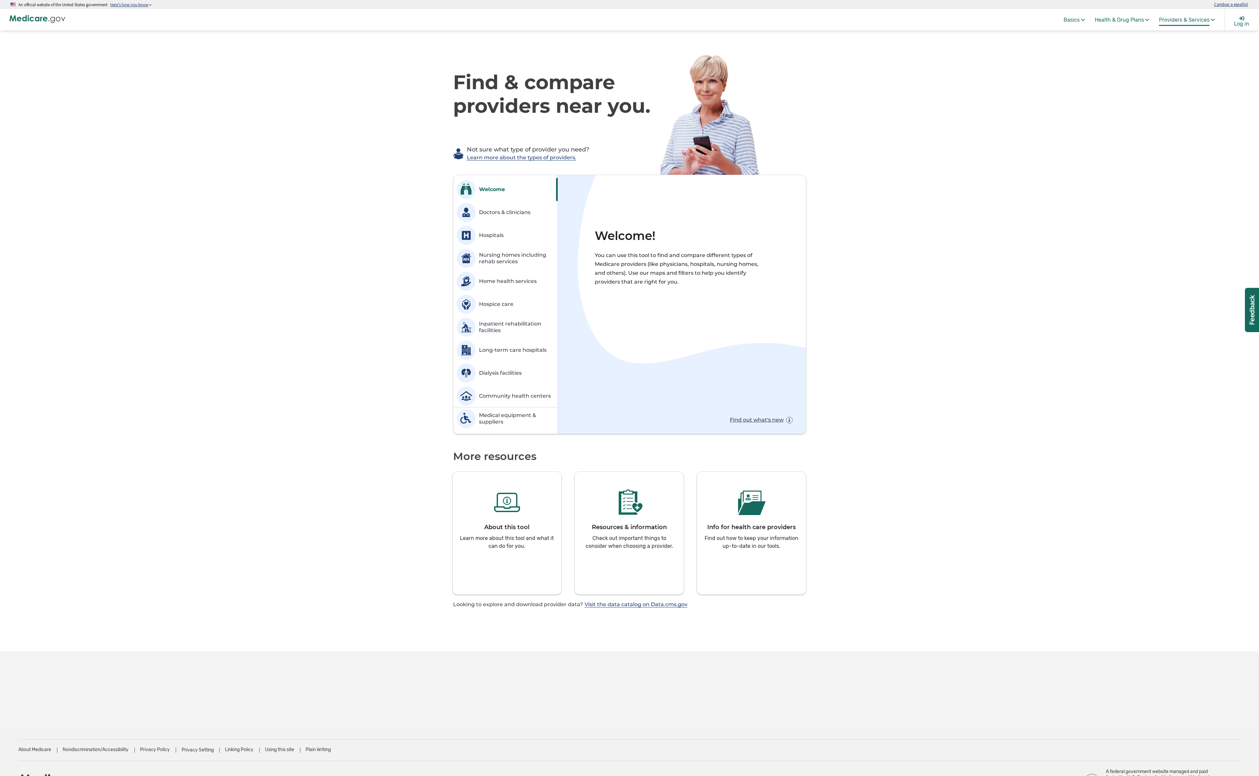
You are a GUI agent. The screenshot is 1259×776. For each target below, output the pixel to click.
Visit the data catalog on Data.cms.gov (636, 604)
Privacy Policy (155, 749)
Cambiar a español (1231, 4)
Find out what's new (757, 420)
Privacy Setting (198, 750)
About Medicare (34, 749)
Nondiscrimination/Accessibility (96, 749)
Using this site (279, 749)
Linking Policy (239, 749)
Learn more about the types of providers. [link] (521, 157)
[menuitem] (1074, 19)
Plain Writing (318, 749)
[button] (507, 533)
